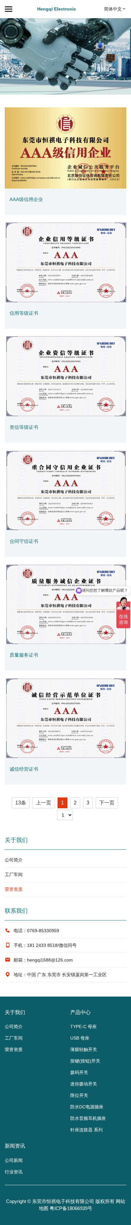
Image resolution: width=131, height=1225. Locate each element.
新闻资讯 (15, 1146)
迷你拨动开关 (83, 1083)
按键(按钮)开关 (85, 1060)
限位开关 (79, 1095)
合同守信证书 (24, 541)
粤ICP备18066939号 (71, 1208)
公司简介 (14, 859)
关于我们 (15, 1012)
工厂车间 (14, 874)
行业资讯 (14, 1171)
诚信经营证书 (24, 769)
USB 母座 (79, 1038)
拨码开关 (79, 1072)
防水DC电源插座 (86, 1106)
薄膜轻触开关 (83, 1049)
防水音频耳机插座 (88, 1118)
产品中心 (80, 1012)
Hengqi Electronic (56, 8)
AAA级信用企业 (26, 199)
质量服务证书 (24, 655)
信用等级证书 (24, 313)
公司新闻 (14, 1160)
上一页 (43, 802)
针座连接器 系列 (86, 1129)
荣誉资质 (14, 889)
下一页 (106, 802)
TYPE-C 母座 (83, 1026)
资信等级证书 (24, 427)
